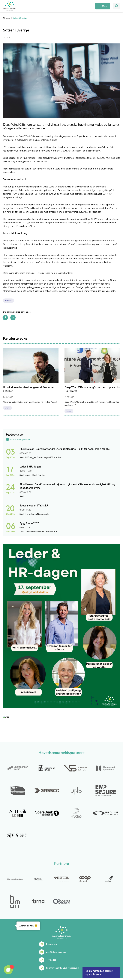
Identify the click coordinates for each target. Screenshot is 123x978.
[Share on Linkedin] (13, 319)
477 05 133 (51, 960)
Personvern (51, 944)
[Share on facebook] (5, 319)
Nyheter (6, 18)
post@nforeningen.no (56, 952)
